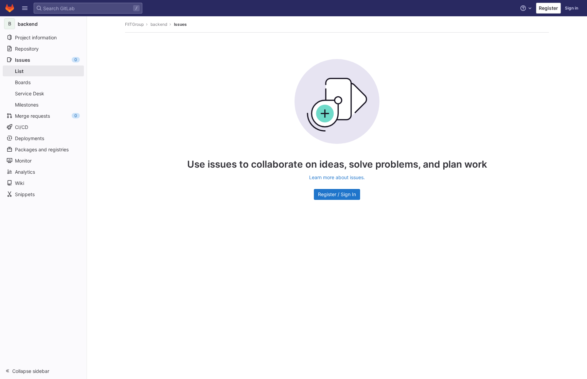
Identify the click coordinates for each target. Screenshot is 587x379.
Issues (180, 24)
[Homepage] (10, 8)
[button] (24, 8)
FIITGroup (134, 24)
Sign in (571, 8)
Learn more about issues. (337, 177)
